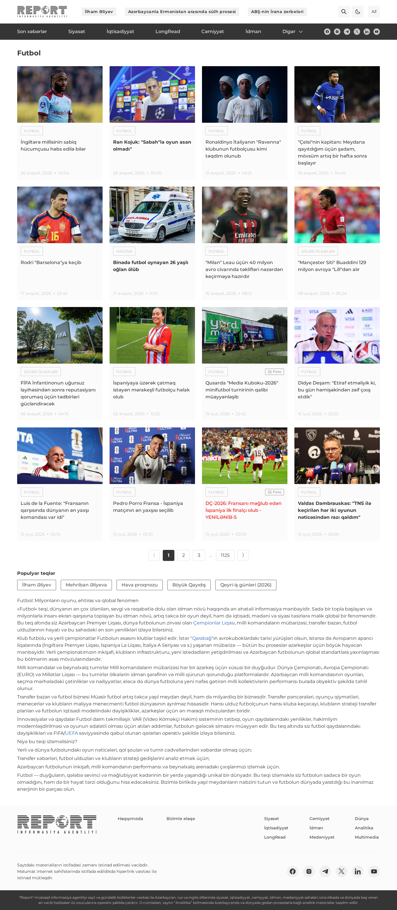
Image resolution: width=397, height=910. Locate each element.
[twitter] (357, 31)
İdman (316, 827)
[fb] (327, 31)
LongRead (275, 837)
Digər (289, 31)
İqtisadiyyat (276, 827)
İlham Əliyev (99, 11)
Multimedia (367, 837)
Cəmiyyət (320, 818)
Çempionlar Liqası (214, 623)
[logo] (42, 11)
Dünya (362, 818)
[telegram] (347, 31)
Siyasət (271, 818)
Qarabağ (202, 638)
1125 (225, 555)
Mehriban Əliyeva (86, 585)
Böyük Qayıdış (189, 585)
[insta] (337, 31)
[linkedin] (367, 31)
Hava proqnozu (139, 585)
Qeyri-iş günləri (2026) (245, 585)
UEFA (71, 733)
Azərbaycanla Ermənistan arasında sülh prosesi (182, 11)
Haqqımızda (130, 818)
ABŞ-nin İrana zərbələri (277, 11)
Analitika (364, 827)
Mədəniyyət (322, 837)
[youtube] (376, 31)
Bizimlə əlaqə (181, 818)
